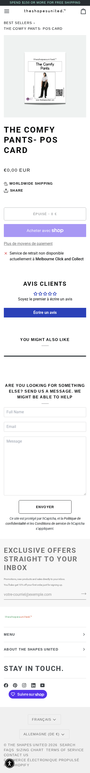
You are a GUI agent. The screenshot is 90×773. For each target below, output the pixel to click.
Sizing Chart (30, 750)
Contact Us (16, 755)
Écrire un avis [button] (45, 312)
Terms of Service (65, 750)
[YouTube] (42, 685)
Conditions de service (50, 523)
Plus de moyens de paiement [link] (28, 243)
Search (67, 745)
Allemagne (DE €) (42, 734)
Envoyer (45, 507)
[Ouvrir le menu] (11, 11)
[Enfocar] (13, 108)
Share (16, 190)
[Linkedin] (33, 685)
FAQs (9, 750)
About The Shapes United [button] (31, 649)
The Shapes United (27, 745)
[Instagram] (24, 685)
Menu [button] (9, 634)
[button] (9, 763)
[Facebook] (6, 685)
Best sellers (18, 23)
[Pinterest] (15, 685)
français (41, 719)
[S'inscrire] (82, 594)
